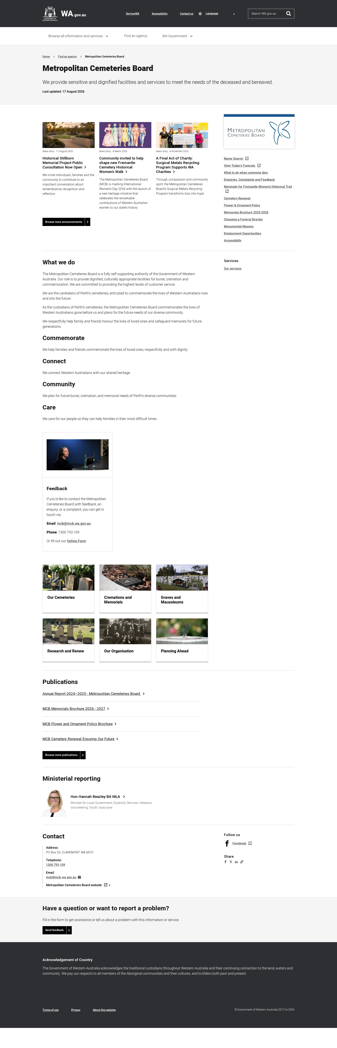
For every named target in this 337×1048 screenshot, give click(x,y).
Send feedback (54, 930)
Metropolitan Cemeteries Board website (74, 885)
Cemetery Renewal (237, 198)
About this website (104, 1010)
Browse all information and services (75, 36)
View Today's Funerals (239, 165)
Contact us (186, 14)
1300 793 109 (55, 865)
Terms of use (51, 1010)
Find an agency (135, 36)
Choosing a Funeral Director (243, 219)
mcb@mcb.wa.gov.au (61, 877)
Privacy (75, 1010)
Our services (232, 268)
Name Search (233, 158)
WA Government (174, 36)
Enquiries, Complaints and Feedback (249, 179)
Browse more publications (61, 755)
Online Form (76, 541)
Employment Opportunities (242, 233)
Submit (288, 14)
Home (46, 57)
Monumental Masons (239, 226)
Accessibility (160, 14)
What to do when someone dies (246, 172)
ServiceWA (132, 14)
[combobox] (221, 14)
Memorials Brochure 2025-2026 (246, 212)
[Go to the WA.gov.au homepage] (64, 13)
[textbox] (221, 14)
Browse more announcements (63, 222)
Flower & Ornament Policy (242, 205)
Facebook (239, 843)
